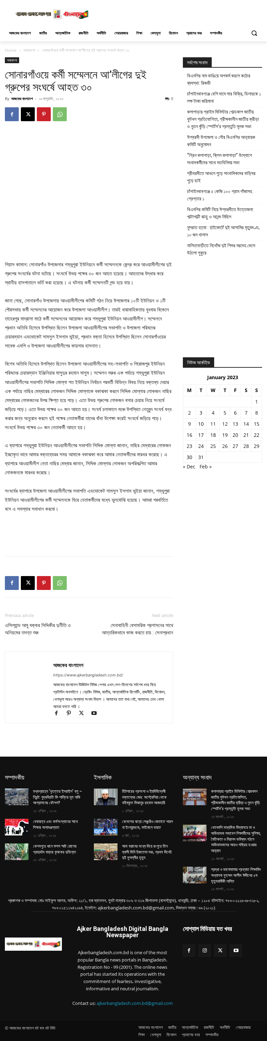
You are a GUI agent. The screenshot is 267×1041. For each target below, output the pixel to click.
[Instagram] (205, 950)
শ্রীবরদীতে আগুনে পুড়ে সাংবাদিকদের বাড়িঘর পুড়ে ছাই (221, 176)
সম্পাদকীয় (14, 777)
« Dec (189, 466)
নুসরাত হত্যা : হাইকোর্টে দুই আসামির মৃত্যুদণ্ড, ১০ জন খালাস (223, 231)
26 (225, 446)
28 (246, 446)
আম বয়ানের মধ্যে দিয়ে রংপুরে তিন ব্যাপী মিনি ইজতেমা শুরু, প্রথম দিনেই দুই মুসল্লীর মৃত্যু (147, 852)
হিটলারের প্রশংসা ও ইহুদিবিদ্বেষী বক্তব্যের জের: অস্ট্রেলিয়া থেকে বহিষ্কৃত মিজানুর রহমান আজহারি (144, 797)
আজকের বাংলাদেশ (22, 98)
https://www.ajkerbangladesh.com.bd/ (88, 675)
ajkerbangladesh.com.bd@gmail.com (135, 1003)
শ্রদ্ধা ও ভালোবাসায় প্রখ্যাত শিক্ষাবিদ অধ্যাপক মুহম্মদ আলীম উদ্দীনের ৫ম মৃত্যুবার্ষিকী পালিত (236, 875)
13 (235, 423)
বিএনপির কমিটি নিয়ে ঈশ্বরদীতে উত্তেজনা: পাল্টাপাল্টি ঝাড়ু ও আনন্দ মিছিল (220, 213)
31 (201, 457)
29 (256, 446)
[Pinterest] (44, 114)
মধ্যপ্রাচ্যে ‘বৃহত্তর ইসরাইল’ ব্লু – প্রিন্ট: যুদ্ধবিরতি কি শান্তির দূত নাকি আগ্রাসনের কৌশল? (57, 797)
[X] (28, 114)
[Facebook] (12, 114)
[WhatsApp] (60, 114)
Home (11, 50)
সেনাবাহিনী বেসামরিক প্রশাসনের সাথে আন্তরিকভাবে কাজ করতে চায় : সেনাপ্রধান (137, 629)
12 (225, 423)
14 (246, 423)
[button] (254, 33)
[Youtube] (96, 713)
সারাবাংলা (29, 50)
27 (235, 446)
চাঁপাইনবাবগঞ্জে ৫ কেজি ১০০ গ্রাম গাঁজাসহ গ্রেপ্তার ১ (219, 195)
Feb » (206, 466)
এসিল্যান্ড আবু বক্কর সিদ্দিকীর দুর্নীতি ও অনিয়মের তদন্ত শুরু (38, 629)
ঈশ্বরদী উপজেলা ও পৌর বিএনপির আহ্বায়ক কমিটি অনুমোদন (221, 140)
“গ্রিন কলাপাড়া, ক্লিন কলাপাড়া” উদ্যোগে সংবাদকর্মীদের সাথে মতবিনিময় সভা (219, 158)
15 (256, 423)
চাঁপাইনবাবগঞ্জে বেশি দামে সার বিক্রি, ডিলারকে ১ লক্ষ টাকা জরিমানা (224, 97)
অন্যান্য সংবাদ (197, 777)
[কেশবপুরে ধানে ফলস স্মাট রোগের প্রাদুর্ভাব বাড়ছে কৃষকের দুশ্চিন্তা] (17, 851)
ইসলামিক (103, 777)
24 (201, 446)
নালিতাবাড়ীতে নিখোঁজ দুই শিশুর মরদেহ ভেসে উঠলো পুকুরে (221, 249)
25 (213, 446)
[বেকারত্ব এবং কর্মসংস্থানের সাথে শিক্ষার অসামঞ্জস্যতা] (17, 827)
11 (213, 423)
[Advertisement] (180, 13)
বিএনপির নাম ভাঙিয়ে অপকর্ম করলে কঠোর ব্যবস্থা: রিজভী (218, 79)
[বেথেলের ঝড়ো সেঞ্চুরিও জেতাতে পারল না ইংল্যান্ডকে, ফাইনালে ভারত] (106, 827)
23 (189, 446)
